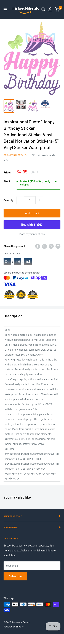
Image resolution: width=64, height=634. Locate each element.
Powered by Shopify (13, 626)
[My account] (50, 9)
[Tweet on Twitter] (51, 246)
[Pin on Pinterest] (44, 246)
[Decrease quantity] (20, 200)
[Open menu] (5, 9)
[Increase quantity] (39, 200)
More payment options (32, 233)
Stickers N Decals (15, 155)
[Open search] (43, 9)
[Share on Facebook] (37, 246)
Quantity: (9, 200)
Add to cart (32, 213)
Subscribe (15, 576)
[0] (57, 9)
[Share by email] (57, 246)
